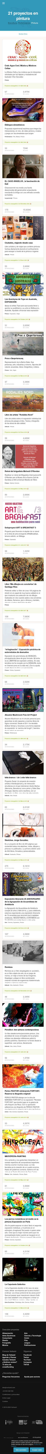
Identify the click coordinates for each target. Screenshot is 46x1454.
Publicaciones (30, 1345)
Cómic (26, 1338)
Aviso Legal (6, 1398)
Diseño (5, 1340)
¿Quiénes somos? (9, 1362)
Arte (25, 1333)
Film (26, 1340)
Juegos (27, 1343)
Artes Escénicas (8, 1335)
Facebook (28, 1355)
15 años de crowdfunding (8, 1365)
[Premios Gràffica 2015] (8, 1422)
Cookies (5, 1401)
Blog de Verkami (8, 1355)
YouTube (27, 1359)
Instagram (28, 1362)
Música (5, 1345)
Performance (24, 22)
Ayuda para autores (32, 1376)
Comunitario (7, 1338)
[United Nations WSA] (37, 1422)
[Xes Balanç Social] (23, 1422)
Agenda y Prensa (9, 1357)
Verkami (23, 4)
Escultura (12, 22)
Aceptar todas (37, 1450)
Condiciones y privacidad (10, 1394)
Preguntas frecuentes (11, 1376)
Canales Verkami (9, 1359)
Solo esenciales (21, 1450)
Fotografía (6, 1343)
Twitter (26, 1357)
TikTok (26, 1364)
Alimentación (7, 1333)
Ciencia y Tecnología (32, 1335)
